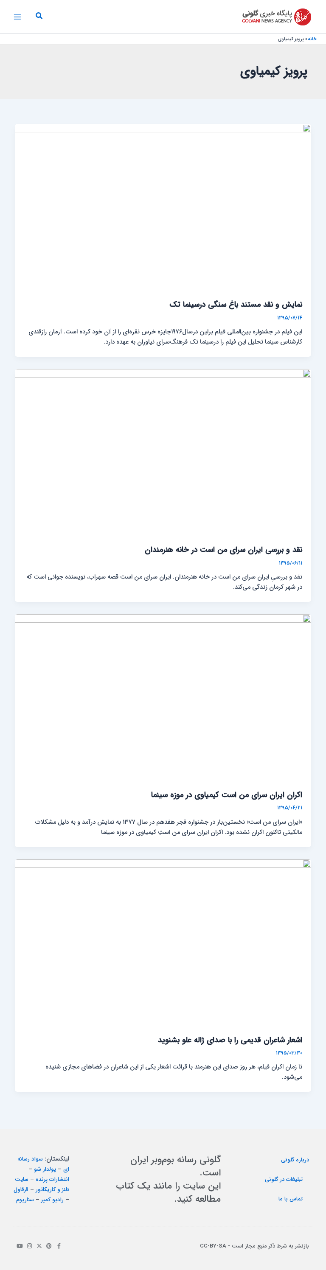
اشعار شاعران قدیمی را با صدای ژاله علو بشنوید (230, 1040)
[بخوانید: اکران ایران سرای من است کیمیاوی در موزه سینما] (163, 697)
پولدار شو (45, 1169)
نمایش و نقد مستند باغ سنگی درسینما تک (235, 305)
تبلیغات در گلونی (284, 1179)
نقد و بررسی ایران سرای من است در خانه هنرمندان (223, 550)
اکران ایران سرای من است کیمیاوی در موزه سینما (226, 795)
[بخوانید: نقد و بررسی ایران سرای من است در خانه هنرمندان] (163, 452)
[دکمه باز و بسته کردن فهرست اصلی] (17, 17)
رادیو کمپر (52, 1199)
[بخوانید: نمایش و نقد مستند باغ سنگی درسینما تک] (163, 207)
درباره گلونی (295, 1159)
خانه (312, 39)
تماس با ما (290, 1198)
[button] (38, 17)
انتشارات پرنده (52, 1179)
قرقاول (21, 1189)
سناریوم (25, 1199)
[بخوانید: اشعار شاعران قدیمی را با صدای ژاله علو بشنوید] (163, 943)
